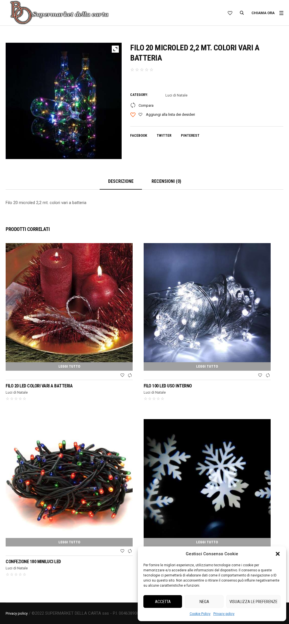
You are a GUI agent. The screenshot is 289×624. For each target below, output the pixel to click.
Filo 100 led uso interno (168, 386)
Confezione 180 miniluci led (33, 561)
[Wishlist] (122, 375)
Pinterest (190, 135)
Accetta (163, 601)
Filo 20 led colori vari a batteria (39, 386)
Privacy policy (224, 614)
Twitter (164, 135)
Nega (204, 601)
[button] (278, 554)
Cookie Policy (200, 614)
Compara (146, 105)
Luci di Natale (176, 95)
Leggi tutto (69, 366)
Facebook (138, 135)
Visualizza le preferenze (253, 601)
